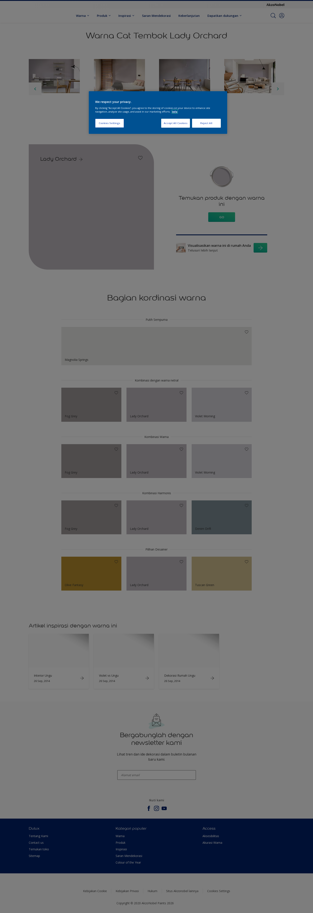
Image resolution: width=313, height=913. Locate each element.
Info (174, 111)
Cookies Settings (109, 123)
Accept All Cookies (175, 123)
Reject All (206, 123)
